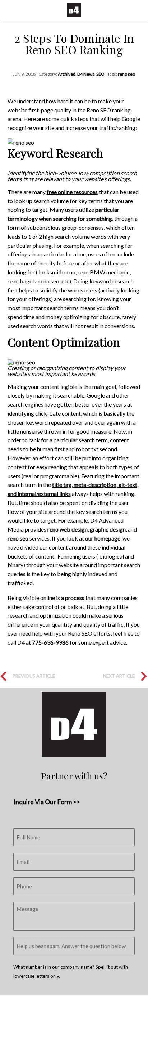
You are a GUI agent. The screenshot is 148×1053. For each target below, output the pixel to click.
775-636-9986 (50, 642)
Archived (66, 74)
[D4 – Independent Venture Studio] (74, 10)
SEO (100, 74)
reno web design (67, 529)
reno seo (126, 74)
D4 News (85, 74)
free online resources (72, 191)
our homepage (102, 538)
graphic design (108, 529)
